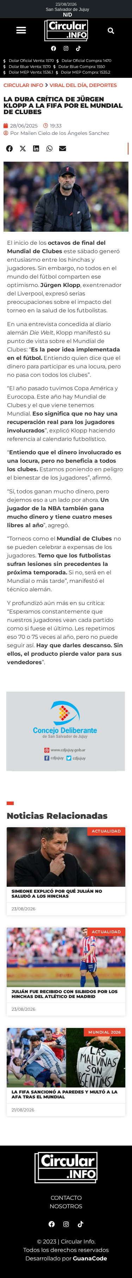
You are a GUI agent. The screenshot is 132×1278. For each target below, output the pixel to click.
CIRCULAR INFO (23, 85)
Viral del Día (68, 85)
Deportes (103, 85)
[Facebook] (51, 1224)
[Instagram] (66, 1224)
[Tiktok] (80, 1224)
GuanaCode (90, 1258)
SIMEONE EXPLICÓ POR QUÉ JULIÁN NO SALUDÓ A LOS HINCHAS (57, 894)
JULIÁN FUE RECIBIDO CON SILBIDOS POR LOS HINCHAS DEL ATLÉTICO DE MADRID (65, 994)
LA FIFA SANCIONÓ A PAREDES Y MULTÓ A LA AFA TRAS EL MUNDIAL (65, 1094)
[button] (21, 30)
